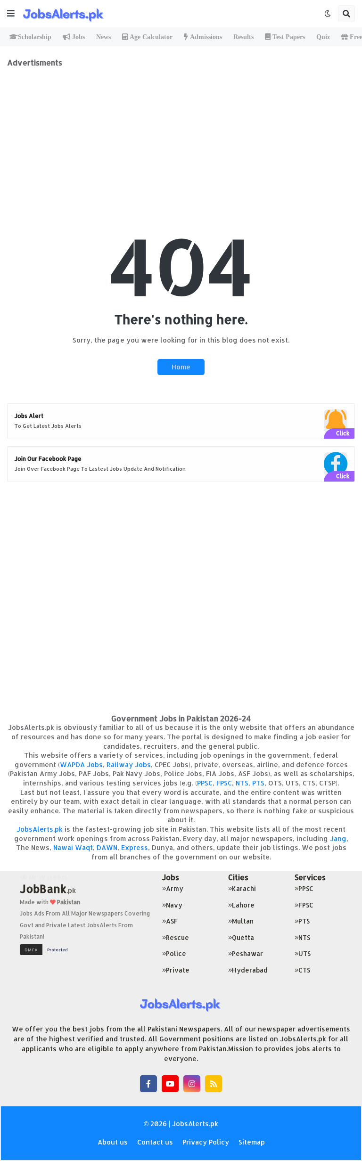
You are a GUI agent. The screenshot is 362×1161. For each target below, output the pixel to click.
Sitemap (252, 1142)
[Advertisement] (181, 133)
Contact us (155, 1142)
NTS (242, 783)
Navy (174, 905)
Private (177, 970)
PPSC (205, 783)
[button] (11, 13)
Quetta (243, 937)
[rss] (213, 1083)
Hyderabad (250, 970)
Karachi (244, 888)
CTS (304, 970)
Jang (338, 838)
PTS (258, 783)
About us (113, 1142)
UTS (304, 953)
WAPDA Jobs (81, 764)
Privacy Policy (205, 1142)
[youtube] (170, 1083)
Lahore (243, 905)
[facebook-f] (148, 1083)
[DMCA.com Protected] (46, 949)
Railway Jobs (129, 764)
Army (174, 888)
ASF (172, 921)
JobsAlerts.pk (39, 829)
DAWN (107, 847)
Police (176, 953)
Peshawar (247, 953)
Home (181, 367)
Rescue (177, 937)
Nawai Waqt (73, 847)
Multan (243, 921)
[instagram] (191, 1083)
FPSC (224, 783)
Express (134, 847)
